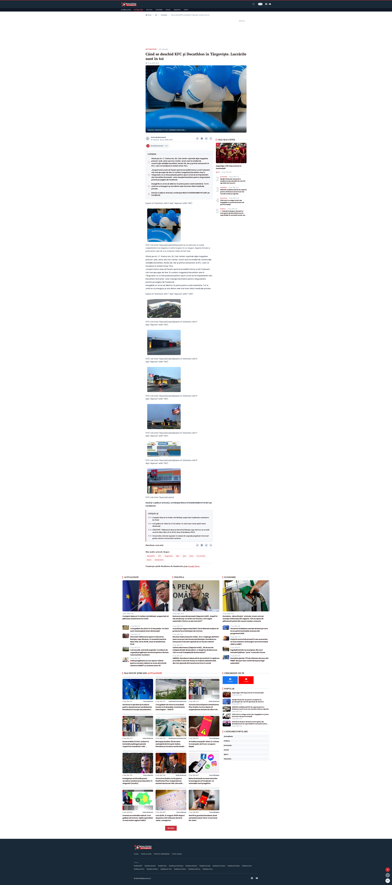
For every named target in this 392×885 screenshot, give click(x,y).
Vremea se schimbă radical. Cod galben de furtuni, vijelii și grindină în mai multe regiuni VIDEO (137, 818)
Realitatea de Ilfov (139, 869)
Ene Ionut (162, 137)
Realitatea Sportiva (150, 866)
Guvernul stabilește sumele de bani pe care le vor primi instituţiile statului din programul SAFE (249, 631)
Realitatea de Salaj (205, 866)
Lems (191, 556)
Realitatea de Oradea (234, 866)
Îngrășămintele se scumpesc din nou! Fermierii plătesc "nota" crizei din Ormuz (247, 651)
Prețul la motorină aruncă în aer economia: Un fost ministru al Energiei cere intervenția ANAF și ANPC (249, 641)
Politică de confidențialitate (162, 854)
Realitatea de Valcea (180, 869)
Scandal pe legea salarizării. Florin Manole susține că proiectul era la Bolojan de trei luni (195, 629)
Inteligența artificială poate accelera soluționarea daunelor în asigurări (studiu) (137, 781)
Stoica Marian (148, 701)
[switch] (260, 4)
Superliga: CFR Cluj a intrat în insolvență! (248, 693)
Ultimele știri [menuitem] (126, 10)
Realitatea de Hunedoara (176, 866)
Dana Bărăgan (214, 738)
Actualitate (164, 15)
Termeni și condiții (146, 854)
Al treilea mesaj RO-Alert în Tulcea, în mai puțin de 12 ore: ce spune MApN (204, 744)
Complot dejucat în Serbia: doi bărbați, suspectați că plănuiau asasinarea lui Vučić (180, 518)
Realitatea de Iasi (208, 869)
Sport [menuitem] (186, 10)
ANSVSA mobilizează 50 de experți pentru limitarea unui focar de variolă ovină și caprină (233, 192)
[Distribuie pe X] (211, 138)
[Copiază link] (197, 138)
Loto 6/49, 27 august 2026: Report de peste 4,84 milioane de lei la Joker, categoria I (170, 818)
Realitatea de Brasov (194, 869)
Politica (223, 209)
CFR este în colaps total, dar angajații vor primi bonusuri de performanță (232, 202)
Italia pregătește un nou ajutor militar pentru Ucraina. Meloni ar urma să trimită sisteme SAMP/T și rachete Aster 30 (148, 663)
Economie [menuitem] (159, 10)
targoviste (169, 556)
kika (177, 556)
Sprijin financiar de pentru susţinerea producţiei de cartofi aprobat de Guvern (232, 181)
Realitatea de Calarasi (219, 866)
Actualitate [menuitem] (138, 10)
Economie (223, 177)
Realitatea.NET (138, 866)
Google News (194, 566)
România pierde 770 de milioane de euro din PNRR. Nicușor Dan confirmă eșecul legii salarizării (249, 660)
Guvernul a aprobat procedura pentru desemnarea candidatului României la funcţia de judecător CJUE (137, 708)
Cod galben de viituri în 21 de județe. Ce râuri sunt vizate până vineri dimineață (179, 524)
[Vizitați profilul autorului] (148, 138)
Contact (136, 854)
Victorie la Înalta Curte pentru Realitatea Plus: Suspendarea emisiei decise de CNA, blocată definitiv (169, 782)
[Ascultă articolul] (387, 869)
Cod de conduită (177, 854)
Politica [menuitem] (149, 10)
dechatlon (151, 556)
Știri (156, 15)
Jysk (184, 556)
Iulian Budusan (214, 701)
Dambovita (159, 560)
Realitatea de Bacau (191, 866)
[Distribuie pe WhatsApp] (206, 138)
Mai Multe (171, 828)
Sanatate (223, 187)
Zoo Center (201, 556)
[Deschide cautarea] (254, 4)
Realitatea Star (162, 866)
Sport (218, 172)
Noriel (149, 560)
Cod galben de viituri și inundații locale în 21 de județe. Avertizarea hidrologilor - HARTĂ (170, 707)
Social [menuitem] (168, 10)
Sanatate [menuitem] (177, 10)
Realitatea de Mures (152, 869)
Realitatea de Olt (247, 866)
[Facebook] (266, 4)
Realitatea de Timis (166, 869)
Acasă (149, 15)
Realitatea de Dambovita (177, 701)
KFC (159, 556)
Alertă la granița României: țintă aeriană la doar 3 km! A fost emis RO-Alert (203, 818)
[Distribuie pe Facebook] (202, 138)
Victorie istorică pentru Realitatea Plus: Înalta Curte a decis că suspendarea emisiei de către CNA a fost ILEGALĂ (204, 708)
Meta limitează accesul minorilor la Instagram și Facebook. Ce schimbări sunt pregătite (203, 781)
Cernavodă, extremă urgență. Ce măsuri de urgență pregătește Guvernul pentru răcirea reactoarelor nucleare (180, 537)
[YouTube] (270, 4)
